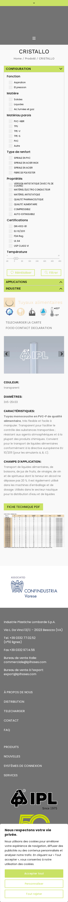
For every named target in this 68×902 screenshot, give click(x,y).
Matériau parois (19, 115)
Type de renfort (18, 152)
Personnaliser (34, 884)
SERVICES (11, 775)
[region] (34, 863)
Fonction (13, 76)
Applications (16, 282)
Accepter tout (34, 873)
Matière (13, 93)
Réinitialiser (23, 272)
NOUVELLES (12, 756)
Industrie (13, 288)
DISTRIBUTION (14, 701)
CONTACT (11, 720)
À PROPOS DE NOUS (18, 692)
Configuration (18, 69)
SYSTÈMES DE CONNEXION (23, 766)
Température (17, 252)
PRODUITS (11, 747)
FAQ (7, 730)
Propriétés (14, 178)
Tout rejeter (34, 894)
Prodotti (30, 58)
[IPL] (34, 20)
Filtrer (53, 272)
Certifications (17, 220)
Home (18, 58)
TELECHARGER (14, 711)
